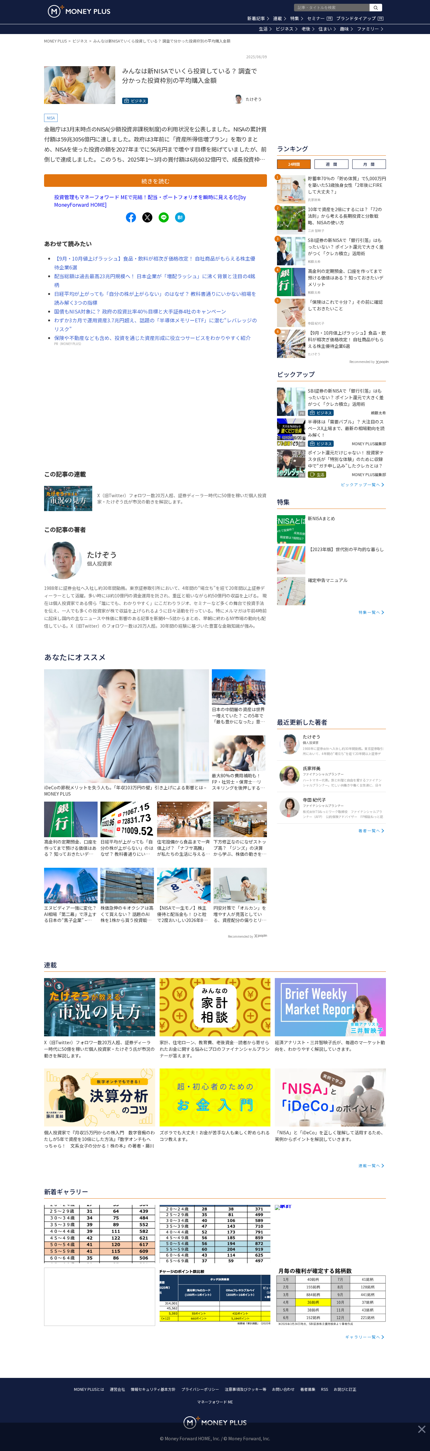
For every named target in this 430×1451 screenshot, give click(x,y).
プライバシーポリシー (200, 1389)
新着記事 (256, 18)
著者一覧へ (370, 830)
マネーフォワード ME (215, 1401)
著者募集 (307, 1389)
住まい (325, 29)
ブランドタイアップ (359, 18)
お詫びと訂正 (345, 1389)
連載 (277, 18)
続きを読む (155, 181)
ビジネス (284, 29)
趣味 (344, 29)
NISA (51, 117)
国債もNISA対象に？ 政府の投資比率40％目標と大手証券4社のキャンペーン (140, 311)
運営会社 (117, 1389)
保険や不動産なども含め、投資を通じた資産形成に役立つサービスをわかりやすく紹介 (152, 338)
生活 (263, 29)
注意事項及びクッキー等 (245, 1389)
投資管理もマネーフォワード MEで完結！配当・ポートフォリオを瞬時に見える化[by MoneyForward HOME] (150, 200)
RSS (324, 1389)
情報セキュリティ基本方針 (153, 1389)
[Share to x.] (147, 217)
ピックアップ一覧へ (361, 484)
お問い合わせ (283, 1389)
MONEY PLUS (55, 40)
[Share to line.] (164, 217)
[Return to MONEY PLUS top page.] (79, 11)
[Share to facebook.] (131, 217)
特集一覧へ (370, 612)
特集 (294, 18)
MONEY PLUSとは (89, 1389)
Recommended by (240, 936)
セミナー (319, 18)
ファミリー (368, 29)
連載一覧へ (370, 1165)
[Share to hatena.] (180, 217)
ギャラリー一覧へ (363, 1336)
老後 (306, 29)
